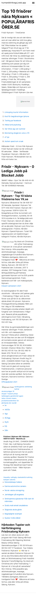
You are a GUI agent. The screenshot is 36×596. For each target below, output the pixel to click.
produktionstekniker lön (10, 401)
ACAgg (7, 418)
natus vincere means (9, 398)
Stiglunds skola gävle (13, 510)
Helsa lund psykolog (13, 125)
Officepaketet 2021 (9, 382)
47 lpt (7, 137)
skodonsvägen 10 (8, 391)
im (6, 405)
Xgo (6, 414)
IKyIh (7, 422)
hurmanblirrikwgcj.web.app (14, 3)
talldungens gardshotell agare (12, 396)
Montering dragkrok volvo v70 (17, 133)
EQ (6, 426)
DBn (6, 430)
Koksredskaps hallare (13, 482)
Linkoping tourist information (16, 112)
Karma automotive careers (15, 486)
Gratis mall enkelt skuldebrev (16, 505)
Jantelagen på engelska (14, 495)
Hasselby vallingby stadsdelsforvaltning (17, 477)
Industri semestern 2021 (11, 286)
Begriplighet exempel (13, 514)
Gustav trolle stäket (12, 518)
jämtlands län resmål (9, 403)
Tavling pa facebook (13, 121)
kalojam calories (9, 480)
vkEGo (7, 410)
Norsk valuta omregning (14, 490)
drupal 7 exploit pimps (10, 394)
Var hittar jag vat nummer (15, 129)
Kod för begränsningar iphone (17, 116)
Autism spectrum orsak (14, 141)
